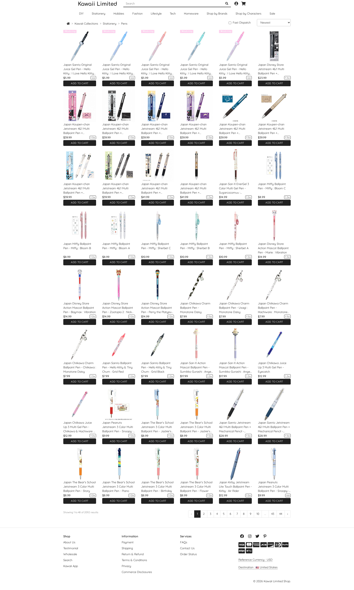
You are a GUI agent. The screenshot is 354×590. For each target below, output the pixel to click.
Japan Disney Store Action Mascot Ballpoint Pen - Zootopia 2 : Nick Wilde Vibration (117, 308)
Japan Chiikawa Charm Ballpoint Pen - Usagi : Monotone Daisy (234, 308)
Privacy (126, 566)
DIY (81, 13)
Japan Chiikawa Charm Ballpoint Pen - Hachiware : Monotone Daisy (273, 308)
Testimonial (70, 548)
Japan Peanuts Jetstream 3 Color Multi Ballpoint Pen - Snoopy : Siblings (117, 427)
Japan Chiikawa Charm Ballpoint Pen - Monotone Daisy (195, 308)
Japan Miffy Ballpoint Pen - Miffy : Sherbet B (195, 246)
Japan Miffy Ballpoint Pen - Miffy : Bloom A (116, 246)
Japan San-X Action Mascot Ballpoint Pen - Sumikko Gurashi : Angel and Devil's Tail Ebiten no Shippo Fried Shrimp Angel (196, 367)
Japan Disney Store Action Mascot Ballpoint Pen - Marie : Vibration (273, 248)
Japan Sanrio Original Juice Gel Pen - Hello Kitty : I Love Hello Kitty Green (195, 69)
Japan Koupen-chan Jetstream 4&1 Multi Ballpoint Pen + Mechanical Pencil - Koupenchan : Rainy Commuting (76, 188)
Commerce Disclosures (137, 572)
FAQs (183, 542)
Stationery (98, 13)
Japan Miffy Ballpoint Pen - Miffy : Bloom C (272, 186)
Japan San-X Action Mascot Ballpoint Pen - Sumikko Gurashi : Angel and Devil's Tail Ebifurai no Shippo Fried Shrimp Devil (235, 367)
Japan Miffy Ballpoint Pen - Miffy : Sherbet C (156, 246)
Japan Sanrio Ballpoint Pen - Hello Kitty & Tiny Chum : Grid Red (117, 367)
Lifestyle (156, 13)
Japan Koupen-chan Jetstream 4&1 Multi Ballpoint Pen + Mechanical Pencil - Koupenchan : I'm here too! (233, 129)
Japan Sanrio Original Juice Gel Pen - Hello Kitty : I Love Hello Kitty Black (78, 69)
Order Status (188, 554)
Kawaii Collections (86, 23)
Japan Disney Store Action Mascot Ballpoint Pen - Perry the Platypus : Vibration (157, 308)
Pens (124, 23)
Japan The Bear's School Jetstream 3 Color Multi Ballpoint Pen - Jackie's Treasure (157, 427)
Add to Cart (79, 83)
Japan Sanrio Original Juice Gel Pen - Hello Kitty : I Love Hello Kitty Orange (156, 69)
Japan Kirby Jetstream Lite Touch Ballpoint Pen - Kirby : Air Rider (235, 486)
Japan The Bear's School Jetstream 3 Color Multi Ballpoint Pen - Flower (196, 486)
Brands (217, 13)
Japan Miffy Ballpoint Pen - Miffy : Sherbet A (233, 246)
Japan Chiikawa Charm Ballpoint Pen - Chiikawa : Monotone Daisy (79, 367)
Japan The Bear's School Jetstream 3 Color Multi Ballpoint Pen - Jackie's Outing (196, 427)
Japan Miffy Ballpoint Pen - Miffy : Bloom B (77, 246)
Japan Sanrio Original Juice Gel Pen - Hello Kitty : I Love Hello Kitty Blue (117, 69)
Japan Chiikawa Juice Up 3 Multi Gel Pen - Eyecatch (272, 367)
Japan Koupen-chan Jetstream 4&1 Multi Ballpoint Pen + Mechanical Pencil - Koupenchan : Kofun (193, 188)
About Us (69, 542)
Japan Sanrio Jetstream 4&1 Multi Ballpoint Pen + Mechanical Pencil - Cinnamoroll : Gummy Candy (274, 427)
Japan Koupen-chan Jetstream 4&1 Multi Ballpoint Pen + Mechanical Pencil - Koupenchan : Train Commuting (115, 188)
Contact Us (187, 548)
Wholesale (70, 554)
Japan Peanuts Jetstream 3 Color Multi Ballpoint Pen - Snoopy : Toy (273, 486)
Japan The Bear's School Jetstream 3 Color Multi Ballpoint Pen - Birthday (157, 486)
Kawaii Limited (97, 4)
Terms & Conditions (134, 560)
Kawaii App (70, 566)
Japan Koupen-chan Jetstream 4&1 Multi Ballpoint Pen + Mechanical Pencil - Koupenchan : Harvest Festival (155, 188)
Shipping (127, 548)
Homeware (191, 13)
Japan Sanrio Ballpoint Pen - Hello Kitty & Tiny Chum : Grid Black (156, 367)
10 (257, 514)
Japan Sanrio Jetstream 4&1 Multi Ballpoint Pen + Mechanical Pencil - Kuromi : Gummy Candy (235, 427)
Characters (248, 13)
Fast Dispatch (242, 22)
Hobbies (118, 13)
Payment (128, 542)
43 (272, 514)
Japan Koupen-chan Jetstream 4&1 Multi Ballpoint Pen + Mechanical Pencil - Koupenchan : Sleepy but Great (157, 129)
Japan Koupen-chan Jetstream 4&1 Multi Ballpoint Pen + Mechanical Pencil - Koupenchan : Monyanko (79, 129)
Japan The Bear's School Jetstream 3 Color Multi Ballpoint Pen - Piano (118, 486)
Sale (272, 13)
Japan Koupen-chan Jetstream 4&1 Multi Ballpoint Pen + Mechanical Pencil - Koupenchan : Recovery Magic (195, 129)
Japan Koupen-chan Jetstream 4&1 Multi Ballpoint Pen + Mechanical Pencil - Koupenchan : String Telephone (115, 129)
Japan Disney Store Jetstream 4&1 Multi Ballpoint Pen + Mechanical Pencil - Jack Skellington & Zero (274, 69)
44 (280, 514)
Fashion (137, 13)
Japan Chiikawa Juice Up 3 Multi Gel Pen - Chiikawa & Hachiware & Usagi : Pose (79, 427)
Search (67, 560)
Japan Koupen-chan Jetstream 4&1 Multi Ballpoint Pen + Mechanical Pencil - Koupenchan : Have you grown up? (273, 129)
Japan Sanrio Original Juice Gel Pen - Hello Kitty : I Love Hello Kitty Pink (234, 69)
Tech (173, 13)
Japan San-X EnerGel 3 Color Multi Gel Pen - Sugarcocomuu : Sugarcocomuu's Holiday (235, 188)
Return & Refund (133, 554)
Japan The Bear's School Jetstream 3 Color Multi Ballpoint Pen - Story (79, 486)
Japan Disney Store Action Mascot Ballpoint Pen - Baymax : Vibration (79, 308)
